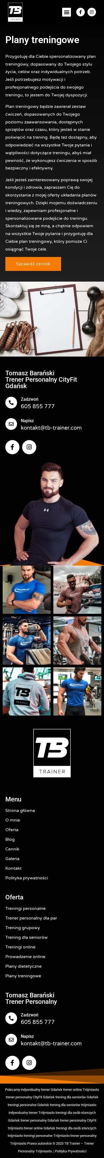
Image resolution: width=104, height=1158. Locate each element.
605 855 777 (38, 406)
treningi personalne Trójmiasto (47, 1136)
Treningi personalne (25, 908)
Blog (10, 839)
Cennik (12, 849)
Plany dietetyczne (23, 966)
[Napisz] (11, 424)
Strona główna (20, 810)
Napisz (27, 420)
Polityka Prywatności (70, 1151)
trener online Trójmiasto (81, 1090)
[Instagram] (91, 12)
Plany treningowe (23, 976)
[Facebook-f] (80, 12)
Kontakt (13, 868)
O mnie (12, 820)
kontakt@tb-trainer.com (51, 428)
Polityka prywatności (26, 878)
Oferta (11, 829)
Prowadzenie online (25, 956)
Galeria (12, 858)
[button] (66, 12)
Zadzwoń (29, 399)
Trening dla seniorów (26, 937)
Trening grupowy (22, 927)
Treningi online (20, 947)
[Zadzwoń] (11, 402)
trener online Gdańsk (39, 1128)
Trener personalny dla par (31, 918)
